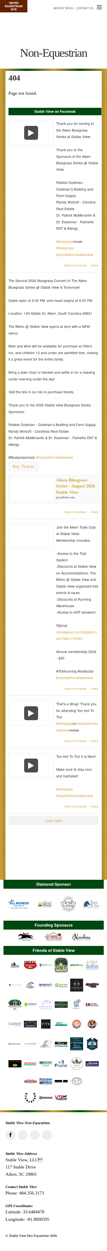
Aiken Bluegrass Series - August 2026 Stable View (75, 486)
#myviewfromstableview (74, 254)
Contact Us (84, 8)
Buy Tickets (23, 466)
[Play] (31, 132)
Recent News (63, 8)
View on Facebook (75, 265)
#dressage (64, 723)
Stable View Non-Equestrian (29, 1235)
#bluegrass (65, 241)
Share (95, 265)
